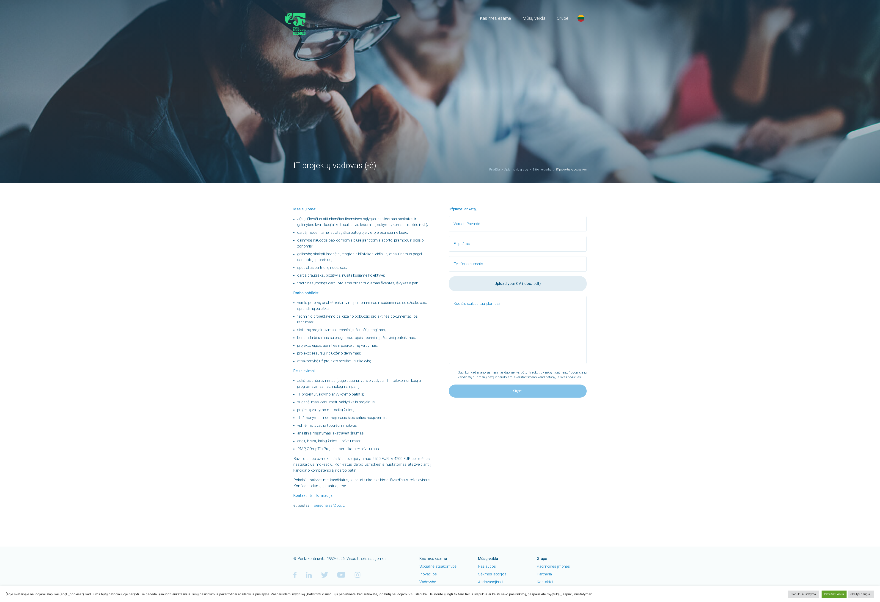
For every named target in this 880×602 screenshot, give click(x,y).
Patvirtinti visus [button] (834, 594)
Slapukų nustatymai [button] (804, 594)
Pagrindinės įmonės (553, 566)
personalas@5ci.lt (329, 505)
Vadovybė (427, 582)
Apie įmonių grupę (516, 169)
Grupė (562, 18)
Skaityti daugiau (861, 594)
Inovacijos (428, 574)
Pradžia (494, 169)
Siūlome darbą (542, 169)
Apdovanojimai (490, 582)
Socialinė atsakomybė (437, 566)
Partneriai (545, 574)
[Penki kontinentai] (303, 24)
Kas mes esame (495, 18)
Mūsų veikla (533, 18)
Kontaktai (545, 582)
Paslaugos (487, 566)
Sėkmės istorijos (492, 574)
